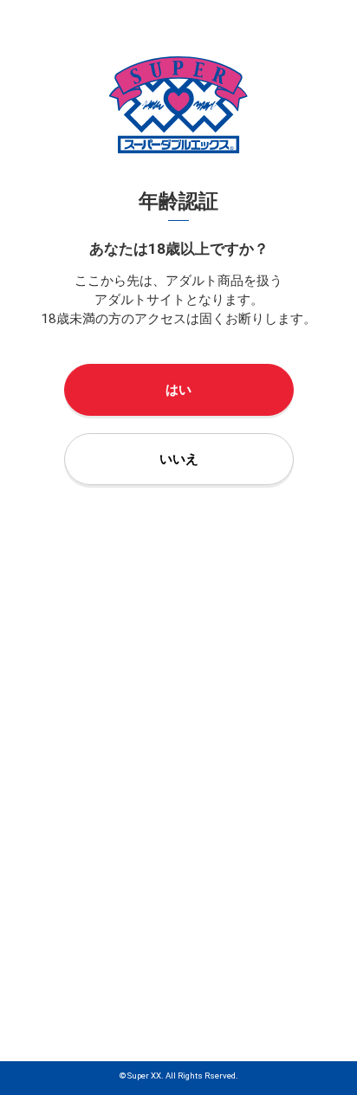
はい (178, 390)
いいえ (178, 459)
